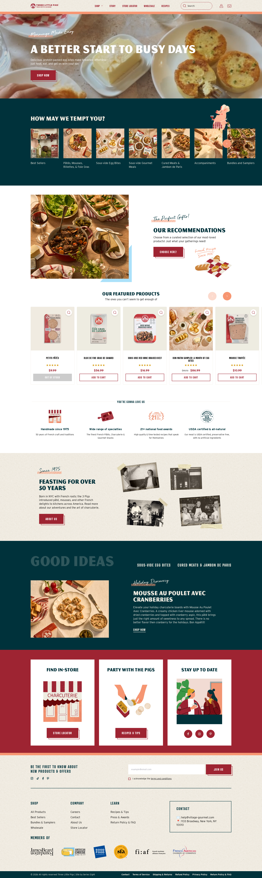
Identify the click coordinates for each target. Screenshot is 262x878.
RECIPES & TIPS (131, 733)
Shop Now (139, 629)
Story (112, 6)
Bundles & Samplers (43, 822)
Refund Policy (182, 874)
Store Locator (129, 6)
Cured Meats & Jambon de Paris (204, 565)
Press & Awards (120, 817)
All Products (38, 812)
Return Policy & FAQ (123, 822)
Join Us (218, 769)
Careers (75, 812)
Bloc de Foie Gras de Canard (98, 358)
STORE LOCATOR (62, 733)
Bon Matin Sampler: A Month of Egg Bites (191, 359)
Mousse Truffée (237, 358)
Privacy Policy (199, 874)
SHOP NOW (43, 75)
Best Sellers (38, 817)
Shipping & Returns (162, 874)
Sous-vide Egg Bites (154, 565)
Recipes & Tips (120, 812)
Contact (75, 817)
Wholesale (149, 6)
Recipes (165, 6)
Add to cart (99, 377)
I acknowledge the (152, 778)
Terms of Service (141, 874)
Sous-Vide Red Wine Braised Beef (145, 358)
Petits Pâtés (52, 358)
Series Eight (89, 874)
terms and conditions (161, 778)
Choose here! (168, 252)
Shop (97, 6)
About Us (51, 519)
